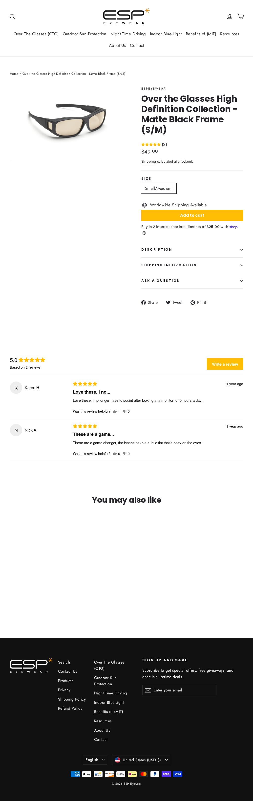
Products (65, 681)
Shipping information (169, 265)
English (91, 760)
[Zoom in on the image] (66, 123)
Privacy (64, 690)
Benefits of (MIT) (201, 34)
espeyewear (153, 88)
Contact (137, 45)
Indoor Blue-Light (166, 34)
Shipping (148, 161)
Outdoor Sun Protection (84, 34)
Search (64, 662)
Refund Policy (70, 708)
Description (156, 249)
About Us (117, 45)
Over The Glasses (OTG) (36, 34)
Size (146, 179)
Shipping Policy (72, 699)
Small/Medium (158, 188)
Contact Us (67, 671)
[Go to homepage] (126, 16)
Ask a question (160, 280)
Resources (229, 34)
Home (14, 73)
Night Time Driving (128, 34)
